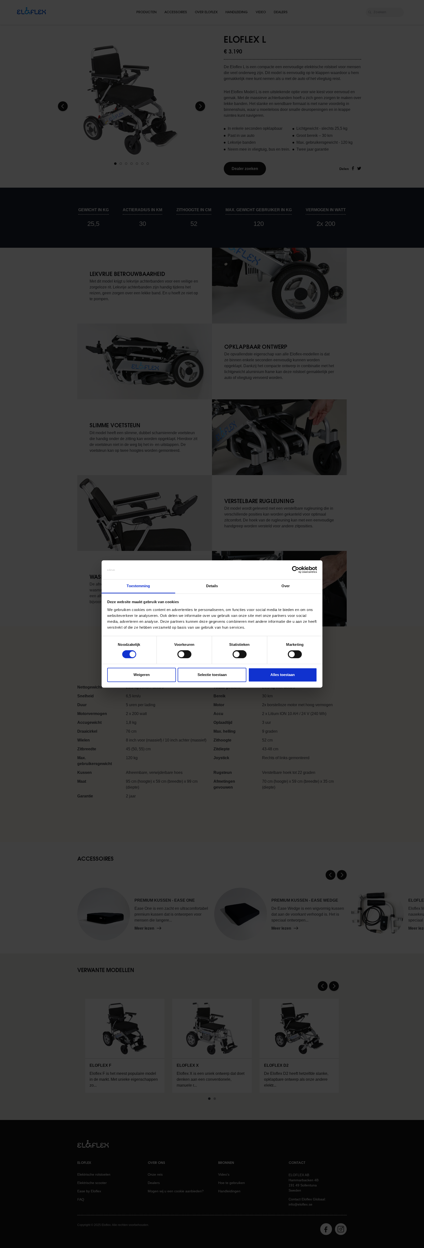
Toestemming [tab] (138, 586)
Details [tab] (212, 586)
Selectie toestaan (212, 675)
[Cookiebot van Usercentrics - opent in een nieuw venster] (295, 569)
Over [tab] (285, 586)
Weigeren (141, 675)
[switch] (184, 654)
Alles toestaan (282, 675)
